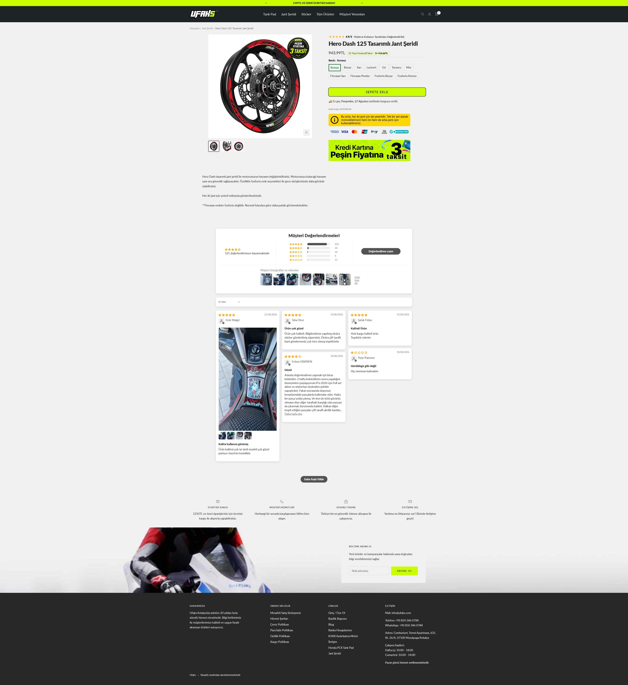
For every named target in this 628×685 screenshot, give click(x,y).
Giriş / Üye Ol (336, 613)
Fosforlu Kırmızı (407, 76)
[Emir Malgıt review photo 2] (222, 436)
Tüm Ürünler (325, 14)
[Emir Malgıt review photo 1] (247, 379)
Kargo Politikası (279, 641)
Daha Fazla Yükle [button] (314, 479)
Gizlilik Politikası (280, 636)
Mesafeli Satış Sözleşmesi (285, 613)
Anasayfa (194, 28)
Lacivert (371, 67)
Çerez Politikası (279, 624)
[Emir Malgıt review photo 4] (239, 436)
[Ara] (422, 14)
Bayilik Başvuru (337, 618)
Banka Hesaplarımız (340, 630)
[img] (226, 315)
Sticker (306, 14)
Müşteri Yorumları (352, 14)
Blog (331, 624)
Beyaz (347, 67)
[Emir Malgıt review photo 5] (248, 436)
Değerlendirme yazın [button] (381, 251)
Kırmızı (335, 67)
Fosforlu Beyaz (384, 76)
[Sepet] (436, 14)
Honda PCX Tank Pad (341, 647)
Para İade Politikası (281, 630)
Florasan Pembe (360, 76)
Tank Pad (269, 14)
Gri (384, 67)
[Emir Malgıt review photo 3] (231, 436)
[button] (296, 244)
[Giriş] (429, 14)
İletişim (332, 641)
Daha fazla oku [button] (293, 414)
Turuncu (396, 67)
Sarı (359, 67)
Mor (408, 67)
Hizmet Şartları (279, 618)
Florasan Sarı (338, 76)
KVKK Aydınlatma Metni (343, 636)
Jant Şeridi (288, 14)
